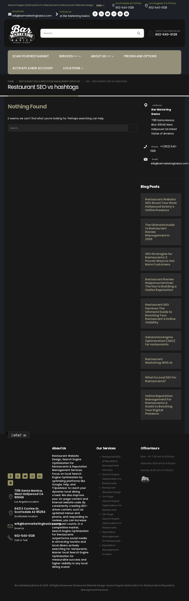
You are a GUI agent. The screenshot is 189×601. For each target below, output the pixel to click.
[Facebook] (95, 13)
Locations (71, 68)
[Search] (139, 33)
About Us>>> (101, 56)
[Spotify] (126, 13)
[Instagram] (113, 13)
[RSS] (101, 13)
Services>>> (68, 56)
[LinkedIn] (120, 13)
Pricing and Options (140, 56)
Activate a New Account (32, 68)
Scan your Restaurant (30, 56)
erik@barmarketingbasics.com (169, 163)
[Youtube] (107, 13)
